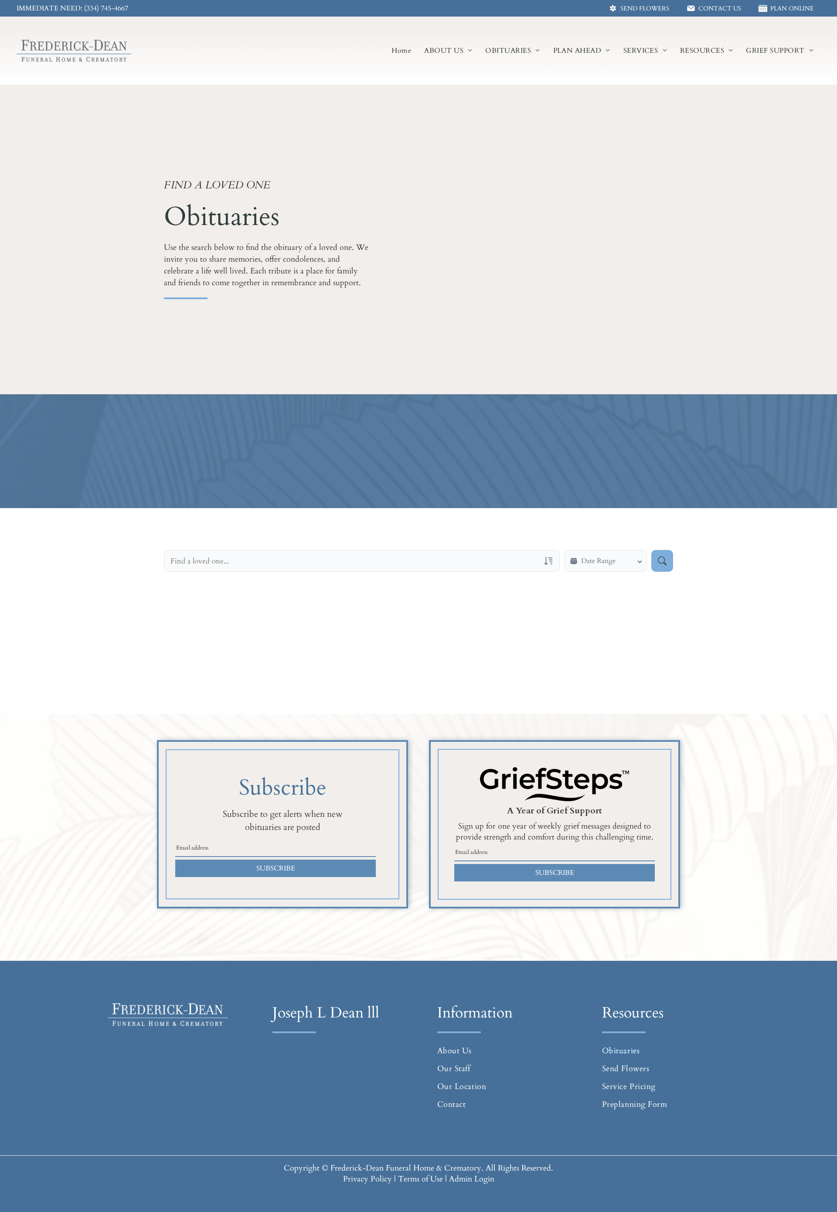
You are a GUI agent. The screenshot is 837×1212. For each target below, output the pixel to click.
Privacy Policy (367, 1179)
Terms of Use (420, 1179)
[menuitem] (401, 51)
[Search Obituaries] (662, 561)
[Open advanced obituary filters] (548, 561)
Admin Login (471, 1179)
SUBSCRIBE (275, 868)
